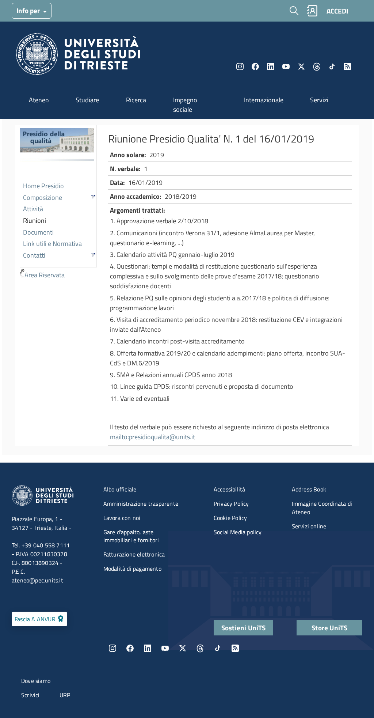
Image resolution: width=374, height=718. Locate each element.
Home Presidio (43, 186)
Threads (316, 66)
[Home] (78, 56)
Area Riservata (44, 275)
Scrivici (30, 695)
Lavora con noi (122, 517)
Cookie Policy (230, 517)
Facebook (255, 66)
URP (65, 695)
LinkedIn (270, 66)
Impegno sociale (185, 104)
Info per (28, 10)
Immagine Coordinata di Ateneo (322, 507)
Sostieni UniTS (243, 627)
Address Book (309, 489)
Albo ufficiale (120, 489)
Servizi (319, 100)
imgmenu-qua (57, 153)
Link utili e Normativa (52, 243)
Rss (347, 66)
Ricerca (136, 100)
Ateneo (39, 100)
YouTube (286, 66)
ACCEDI (337, 10)
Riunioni (34, 220)
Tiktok (332, 66)
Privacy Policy (231, 503)
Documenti (38, 232)
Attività (33, 209)
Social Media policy (238, 532)
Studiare (87, 100)
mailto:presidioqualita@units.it (152, 437)
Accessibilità (229, 489)
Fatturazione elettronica (134, 554)
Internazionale (263, 100)
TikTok (218, 648)
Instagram (240, 66)
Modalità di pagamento (132, 568)
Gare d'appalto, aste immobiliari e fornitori (131, 536)
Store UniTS (329, 627)
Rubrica (312, 11)
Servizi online (309, 526)
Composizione (42, 197)
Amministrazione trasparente (140, 503)
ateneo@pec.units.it (37, 580)
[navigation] (58, 203)
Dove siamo (35, 680)
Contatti (34, 255)
